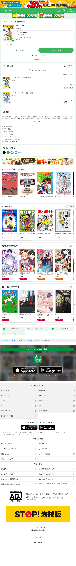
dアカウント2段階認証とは (9, 479)
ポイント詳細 (20, 34)
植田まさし (19, 25)
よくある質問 (43, 449)
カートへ (21, 50)
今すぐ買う (57, 50)
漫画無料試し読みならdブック (8, 340)
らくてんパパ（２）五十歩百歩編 (22, 93)
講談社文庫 (12, 134)
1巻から (65, 74)
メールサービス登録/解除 (9, 449)
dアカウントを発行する (38, 527)
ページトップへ (38, 537)
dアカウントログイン (7, 459)
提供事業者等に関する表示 (47, 469)
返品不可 (18, 39)
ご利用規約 (4, 469)
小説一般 (11, 131)
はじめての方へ (8, 444)
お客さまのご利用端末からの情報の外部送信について (55, 484)
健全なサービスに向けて (46, 474)
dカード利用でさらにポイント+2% (23, 37)
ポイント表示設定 (44, 454)
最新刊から (71, 74)
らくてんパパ (12, 136)
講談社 (9, 129)
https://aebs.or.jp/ (31, 499)
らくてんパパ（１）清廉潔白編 (21, 78)
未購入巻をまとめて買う (39, 70)
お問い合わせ (5, 454)
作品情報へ (37, 60)
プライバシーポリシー (8, 474)
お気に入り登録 (69, 66)
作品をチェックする (39, 55)
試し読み (9, 44)
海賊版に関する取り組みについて (11, 484)
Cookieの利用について (46, 479)
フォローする (23, 25)
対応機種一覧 (43, 444)
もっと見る (69, 206)
